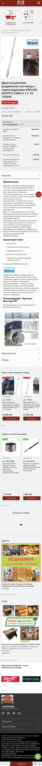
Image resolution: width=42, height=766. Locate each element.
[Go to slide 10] (14, 594)
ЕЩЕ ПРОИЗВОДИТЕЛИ (9, 32)
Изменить (21, 124)
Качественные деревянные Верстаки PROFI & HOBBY (20, 644)
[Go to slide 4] (16, 77)
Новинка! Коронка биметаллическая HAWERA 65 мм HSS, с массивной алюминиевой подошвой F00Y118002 (11, 468)
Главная (4, 30)
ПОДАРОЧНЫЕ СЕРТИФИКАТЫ (10, 23)
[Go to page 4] (6, 505)
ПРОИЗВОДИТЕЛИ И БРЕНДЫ (20, 30)
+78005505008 (7, 706)
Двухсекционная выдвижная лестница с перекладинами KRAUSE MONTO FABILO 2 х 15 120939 (31, 405)
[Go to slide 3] (14, 77)
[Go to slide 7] (10, 594)
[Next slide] (39, 57)
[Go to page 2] (3, 425)
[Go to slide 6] (19, 77)
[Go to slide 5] (17, 77)
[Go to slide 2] (13, 77)
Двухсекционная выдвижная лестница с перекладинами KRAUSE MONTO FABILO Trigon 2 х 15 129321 (11, 405)
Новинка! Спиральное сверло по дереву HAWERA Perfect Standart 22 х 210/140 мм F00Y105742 (31, 467)
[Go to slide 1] (11, 77)
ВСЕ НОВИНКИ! (28, 23)
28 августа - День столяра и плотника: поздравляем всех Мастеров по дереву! (17, 585)
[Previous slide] (3, 57)
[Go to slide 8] (11, 594)
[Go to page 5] (7, 505)
